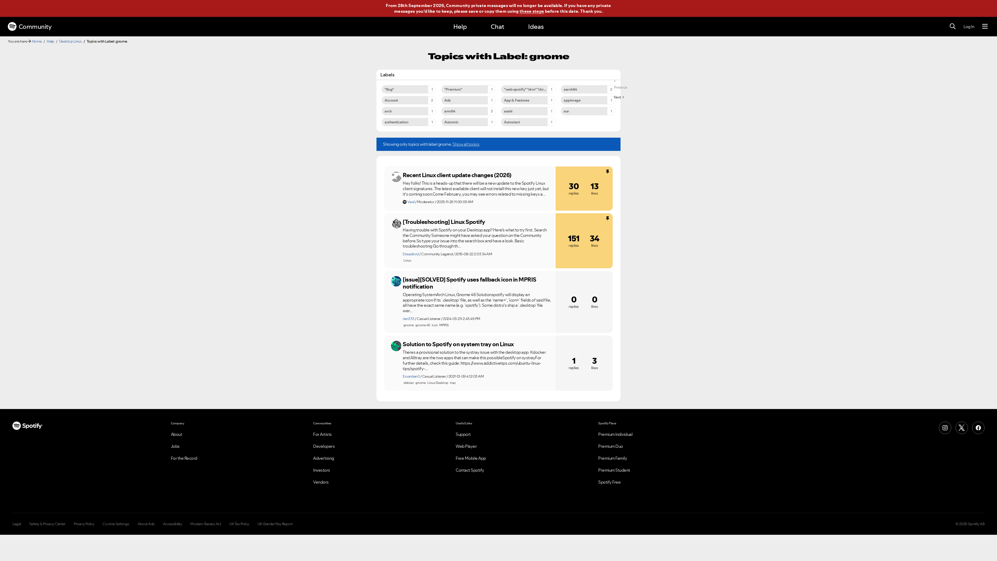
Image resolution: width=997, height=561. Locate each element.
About (176, 434)
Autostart (512, 122)
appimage (572, 100)
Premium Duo (610, 446)
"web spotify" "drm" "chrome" (528, 89)
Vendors (321, 482)
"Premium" (453, 89)
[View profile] (396, 177)
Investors (321, 470)
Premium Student (614, 470)
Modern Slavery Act (205, 524)
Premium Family (612, 458)
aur (566, 111)
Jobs (175, 446)
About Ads (146, 524)
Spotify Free (609, 482)
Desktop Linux (70, 41)
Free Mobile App (471, 458)
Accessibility (172, 524)
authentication (396, 122)
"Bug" (389, 89)
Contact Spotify (470, 470)
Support (463, 434)
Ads (447, 100)
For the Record (184, 458)
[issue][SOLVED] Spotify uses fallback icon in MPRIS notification (469, 283)
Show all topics (466, 144)
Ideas (536, 26)
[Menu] (985, 26)
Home (37, 41)
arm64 (449, 111)
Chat (497, 26)
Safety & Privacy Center (47, 524)
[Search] (952, 26)
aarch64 (570, 89)
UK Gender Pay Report (275, 524)
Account (391, 100)
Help (460, 26)
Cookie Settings (116, 524)
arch (388, 111)
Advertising (323, 458)
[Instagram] (945, 428)
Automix (451, 122)
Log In (969, 26)
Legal (16, 524)
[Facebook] (978, 428)
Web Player (466, 446)
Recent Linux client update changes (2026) (457, 175)
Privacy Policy (84, 524)
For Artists (322, 434)
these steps (532, 11)
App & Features (516, 100)
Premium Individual (615, 434)
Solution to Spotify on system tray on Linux (458, 344)
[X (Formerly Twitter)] (961, 428)
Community (35, 26)
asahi (508, 111)
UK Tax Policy (239, 524)
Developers (324, 446)
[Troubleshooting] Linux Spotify (444, 221)
